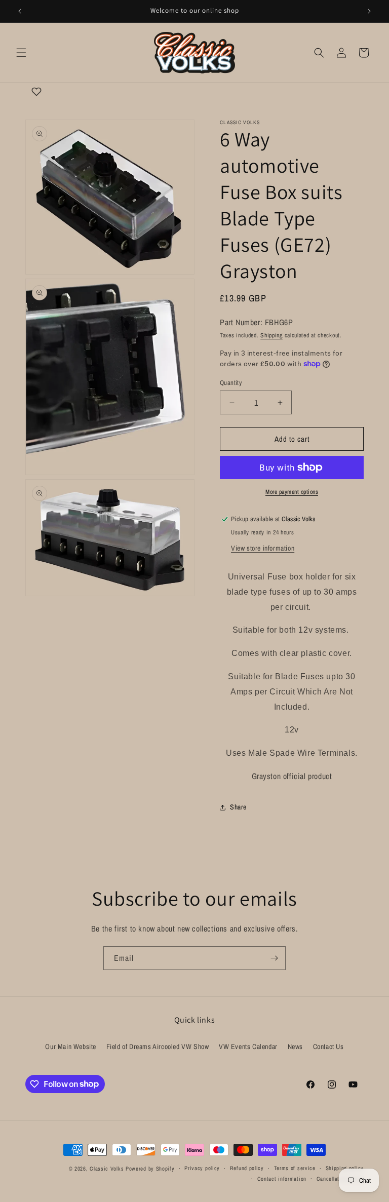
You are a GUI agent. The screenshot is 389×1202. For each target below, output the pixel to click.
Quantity (231, 382)
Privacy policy (202, 1168)
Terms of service (295, 1168)
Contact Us (328, 1046)
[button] (21, 53)
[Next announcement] (369, 11)
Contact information (281, 1178)
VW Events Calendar (248, 1046)
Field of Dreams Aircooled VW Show (157, 1046)
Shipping (271, 335)
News (295, 1046)
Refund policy (247, 1168)
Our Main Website (70, 1046)
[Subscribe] (274, 958)
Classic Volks (107, 1168)
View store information (262, 548)
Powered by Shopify (150, 1168)
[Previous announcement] (20, 11)
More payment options (291, 492)
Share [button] (238, 806)
